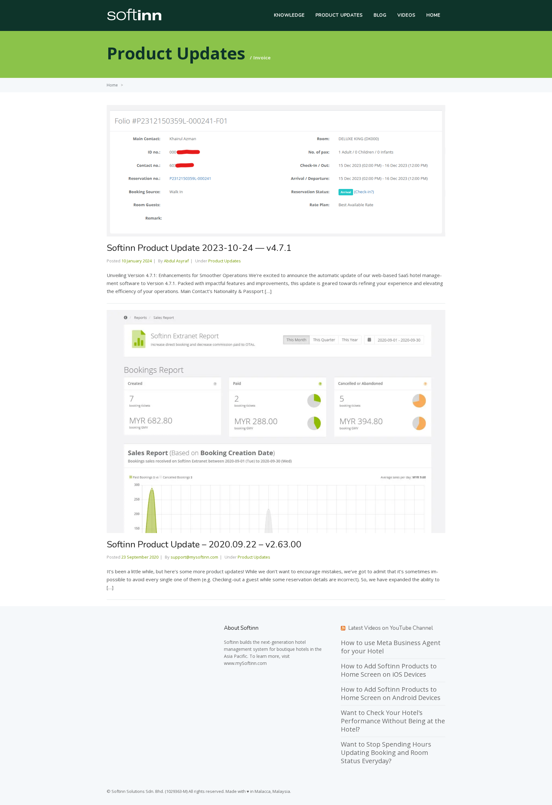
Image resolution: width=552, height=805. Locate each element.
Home (433, 15)
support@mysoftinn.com (194, 557)
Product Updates (339, 15)
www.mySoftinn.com (245, 663)
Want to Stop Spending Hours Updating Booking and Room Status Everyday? (386, 752)
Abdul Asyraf (176, 261)
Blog (380, 15)
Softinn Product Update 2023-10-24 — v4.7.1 (199, 248)
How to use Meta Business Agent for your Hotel (391, 646)
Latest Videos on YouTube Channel (390, 628)
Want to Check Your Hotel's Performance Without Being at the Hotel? (393, 721)
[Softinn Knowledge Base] (134, 19)
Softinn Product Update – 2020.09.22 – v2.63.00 (204, 544)
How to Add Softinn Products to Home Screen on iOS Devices (389, 670)
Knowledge (289, 15)
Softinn (231, 642)
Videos (406, 15)
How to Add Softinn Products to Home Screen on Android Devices (391, 693)
